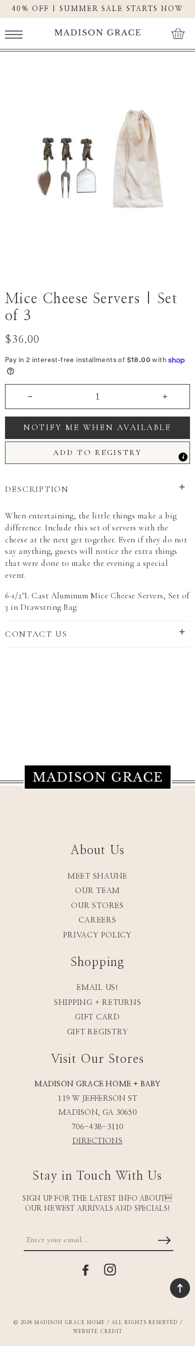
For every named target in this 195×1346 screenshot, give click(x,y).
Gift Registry (97, 1032)
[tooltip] (183, 456)
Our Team (97, 891)
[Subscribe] (164, 1241)
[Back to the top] (180, 1288)
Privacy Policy (97, 935)
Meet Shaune (98, 876)
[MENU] (14, 33)
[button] (14, 33)
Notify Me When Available (97, 427)
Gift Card (97, 1017)
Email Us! (97, 987)
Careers (97, 920)
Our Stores (97, 905)
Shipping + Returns (98, 1002)
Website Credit (97, 1331)
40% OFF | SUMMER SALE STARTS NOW (97, 8)
